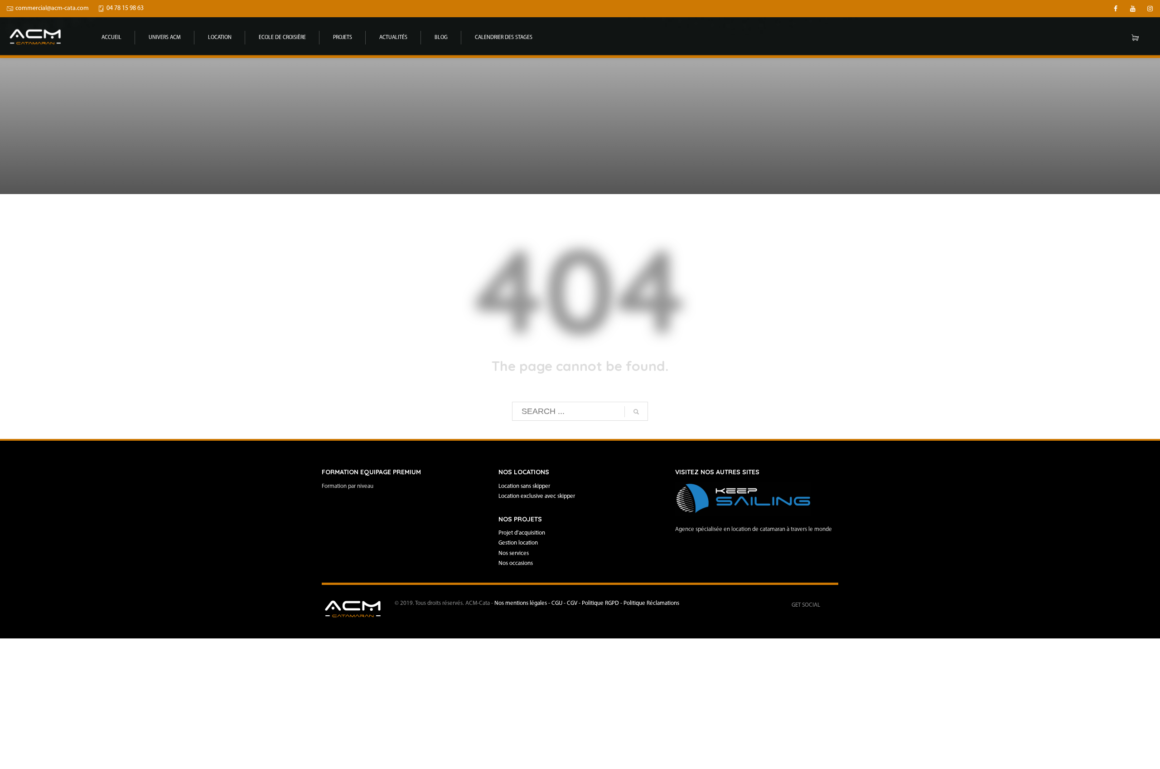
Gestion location (518, 543)
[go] (636, 411)
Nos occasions (515, 563)
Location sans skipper (524, 486)
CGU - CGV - (566, 603)
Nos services (513, 553)
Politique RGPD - (603, 603)
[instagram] (1150, 8)
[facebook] (1115, 8)
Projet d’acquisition (521, 533)
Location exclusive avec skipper (536, 496)
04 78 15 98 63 (125, 8)
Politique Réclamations (651, 603)
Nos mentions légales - (522, 603)
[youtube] (1133, 8)
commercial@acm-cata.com (52, 8)
